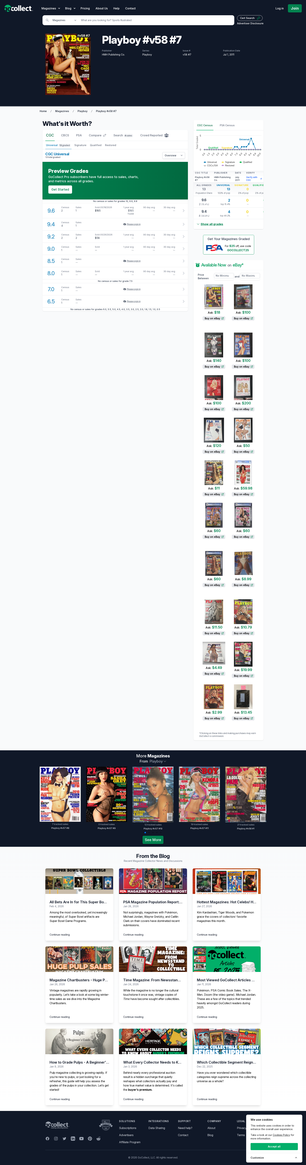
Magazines (62, 111)
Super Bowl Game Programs (68, 921)
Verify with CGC (251, 178)
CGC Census (205, 125)
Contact (130, 8)
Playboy (82, 111)
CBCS (65, 135)
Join (295, 8)
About (211, 1128)
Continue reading (60, 934)
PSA (79, 135)
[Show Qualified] (245, 162)
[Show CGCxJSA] (211, 165)
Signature (80, 145)
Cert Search (247, 18)
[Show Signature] (228, 162)
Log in (280, 8)
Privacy (242, 1128)
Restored (110, 145)
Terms (241, 1135)
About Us (101, 8)
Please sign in (134, 224)
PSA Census (227, 125)
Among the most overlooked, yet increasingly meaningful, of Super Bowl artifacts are (78, 914)
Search (123, 135)
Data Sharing (156, 1128)
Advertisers (126, 1135)
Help (116, 8)
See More (153, 840)
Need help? (185, 1128)
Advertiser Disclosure (250, 23)
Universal (58, 145)
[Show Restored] (228, 165)
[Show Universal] (210, 162)
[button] (145, 832)
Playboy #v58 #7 (106, 111)
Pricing (85, 8)
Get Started (60, 189)
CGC (50, 135)
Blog (210, 1135)
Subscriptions (127, 1128)
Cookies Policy (281, 1134)
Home (43, 111)
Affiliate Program (129, 1142)
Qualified (95, 145)
